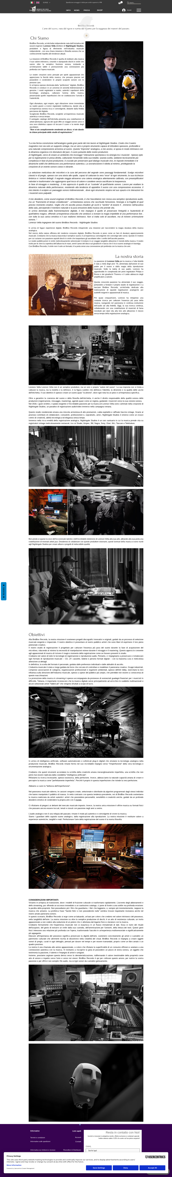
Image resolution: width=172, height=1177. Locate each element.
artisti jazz (53, 542)
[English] (37, 2)
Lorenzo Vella (49, 46)
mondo (78, 800)
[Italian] (32, 2)
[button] (47, 2)
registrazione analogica (119, 313)
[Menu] (139, 10)
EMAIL (88, 1146)
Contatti (78, 1141)
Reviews (3, 591)
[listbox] (47, 2)
